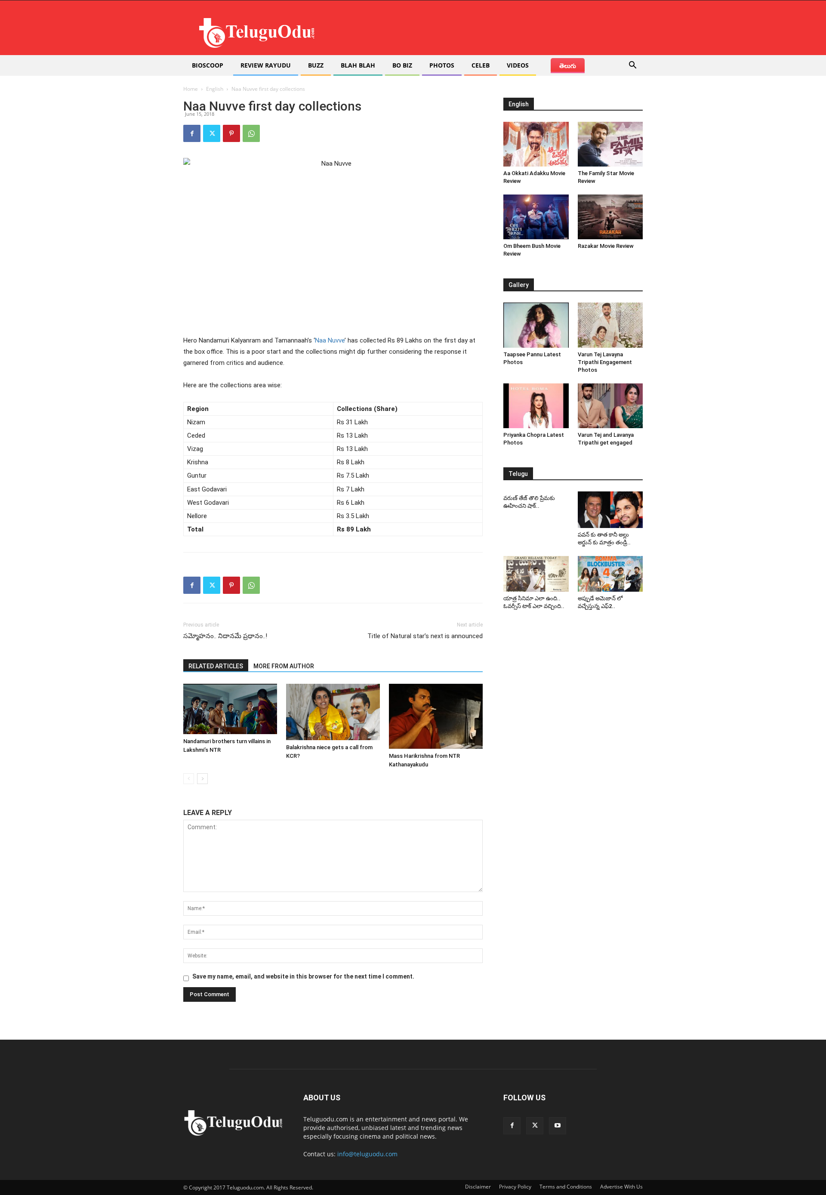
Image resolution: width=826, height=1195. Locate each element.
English (214, 89)
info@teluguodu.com (367, 1154)
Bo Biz (402, 65)
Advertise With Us (621, 1186)
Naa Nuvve (330, 340)
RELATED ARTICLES (215, 666)
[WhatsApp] (251, 133)
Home (190, 89)
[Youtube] (557, 1125)
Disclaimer (478, 1186)
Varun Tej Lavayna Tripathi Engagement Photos (605, 362)
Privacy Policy (515, 1186)
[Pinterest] (231, 133)
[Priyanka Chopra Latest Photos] (536, 405)
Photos (441, 65)
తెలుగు (567, 66)
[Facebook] (191, 133)
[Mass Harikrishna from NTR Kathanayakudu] (436, 716)
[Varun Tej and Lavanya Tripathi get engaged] (610, 405)
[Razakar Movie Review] (610, 217)
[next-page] (202, 778)
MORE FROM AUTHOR (283, 666)
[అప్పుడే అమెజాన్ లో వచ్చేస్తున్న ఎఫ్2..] (610, 574)
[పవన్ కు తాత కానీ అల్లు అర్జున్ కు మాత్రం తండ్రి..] (610, 509)
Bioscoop (207, 65)
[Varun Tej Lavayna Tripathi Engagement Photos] (610, 325)
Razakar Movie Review (606, 246)
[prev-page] (188, 778)
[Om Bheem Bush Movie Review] (536, 217)
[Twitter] (211, 133)
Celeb (481, 65)
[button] (632, 66)
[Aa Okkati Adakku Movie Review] (536, 144)
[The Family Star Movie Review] (610, 144)
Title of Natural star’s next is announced (425, 636)
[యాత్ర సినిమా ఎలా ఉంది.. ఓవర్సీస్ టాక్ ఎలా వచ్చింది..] (536, 574)
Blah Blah (358, 65)
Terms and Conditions (565, 1186)
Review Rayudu (265, 65)
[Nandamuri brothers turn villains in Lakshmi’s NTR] (230, 709)
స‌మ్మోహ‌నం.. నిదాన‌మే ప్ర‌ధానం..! (225, 636)
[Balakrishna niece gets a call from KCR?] (333, 712)
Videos (518, 65)
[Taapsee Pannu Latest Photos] (536, 325)
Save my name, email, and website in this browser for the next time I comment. (303, 976)
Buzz (316, 65)
